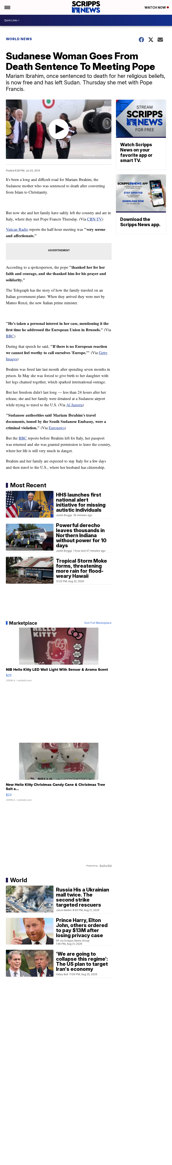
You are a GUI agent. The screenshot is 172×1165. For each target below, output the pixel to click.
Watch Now (156, 7)
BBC (10, 336)
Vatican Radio (17, 229)
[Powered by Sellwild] (105, 865)
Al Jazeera (74, 404)
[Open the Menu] (7, 7)
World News (19, 39)
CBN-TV (94, 219)
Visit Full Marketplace (98, 623)
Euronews (57, 427)
